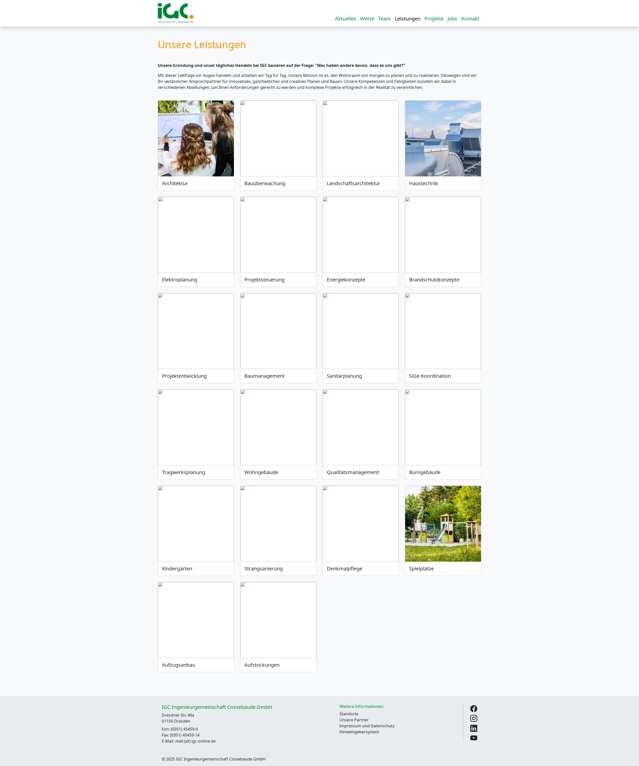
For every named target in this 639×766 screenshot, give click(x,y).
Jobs (452, 18)
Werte (367, 18)
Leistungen (407, 18)
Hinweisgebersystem (359, 732)
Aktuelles (345, 18)
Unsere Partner (354, 720)
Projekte (434, 18)
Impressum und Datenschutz (367, 726)
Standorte (348, 714)
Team (384, 18)
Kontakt (470, 18)
